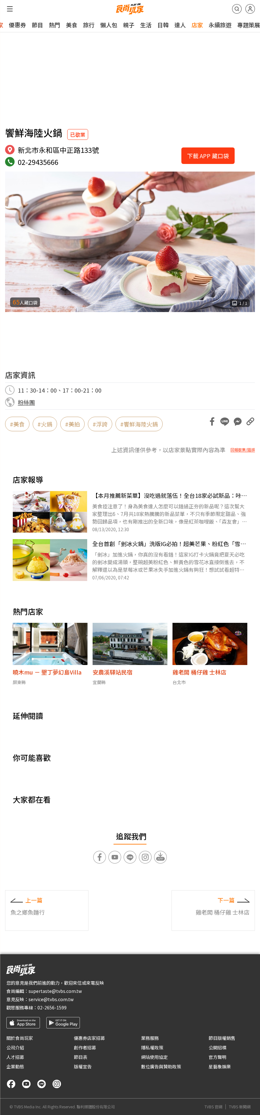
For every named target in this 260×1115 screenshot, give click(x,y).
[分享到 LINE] (225, 421)
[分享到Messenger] (237, 421)
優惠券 (17, 25)
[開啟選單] (10, 9)
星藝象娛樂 (220, 1066)
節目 (37, 25)
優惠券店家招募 (89, 1038)
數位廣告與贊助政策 (161, 1066)
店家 (197, 25)
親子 (128, 25)
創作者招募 (85, 1047)
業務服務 (150, 1038)
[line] (41, 1084)
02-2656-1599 (52, 1007)
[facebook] (11, 1084)
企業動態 (15, 1066)
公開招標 (217, 1047)
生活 (146, 25)
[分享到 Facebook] (212, 421)
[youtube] (26, 1084)
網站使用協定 (154, 1057)
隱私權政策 (152, 1047)
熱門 (54, 25)
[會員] (250, 9)
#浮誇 (100, 424)
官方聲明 (217, 1057)
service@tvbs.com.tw (51, 999)
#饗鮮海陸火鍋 (139, 424)
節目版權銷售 (222, 1038)
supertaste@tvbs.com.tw (55, 991)
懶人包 (108, 25)
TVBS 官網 (213, 1106)
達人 (180, 25)
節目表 (80, 1057)
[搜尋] (237, 9)
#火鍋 (44, 424)
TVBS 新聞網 (239, 1106)
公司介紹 (15, 1047)
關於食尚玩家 (19, 1038)
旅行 (88, 25)
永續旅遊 (220, 25)
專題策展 (248, 25)
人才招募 (15, 1057)
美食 (71, 25)
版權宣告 (83, 1066)
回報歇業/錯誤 (243, 449)
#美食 (17, 424)
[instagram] (57, 1084)
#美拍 (72, 424)
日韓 (163, 25)
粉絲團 (26, 402)
